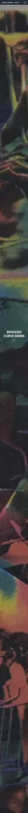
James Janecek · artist (10, 2)
